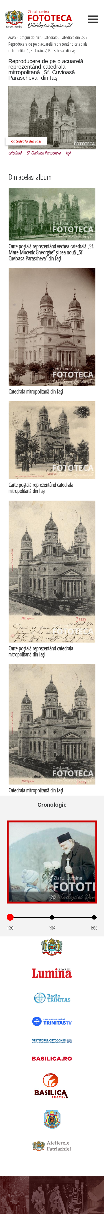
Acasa (12, 37)
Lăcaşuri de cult (30, 37)
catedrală (14, 153)
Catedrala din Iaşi (72, 37)
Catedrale (51, 37)
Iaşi (68, 153)
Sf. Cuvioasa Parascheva (43, 153)
